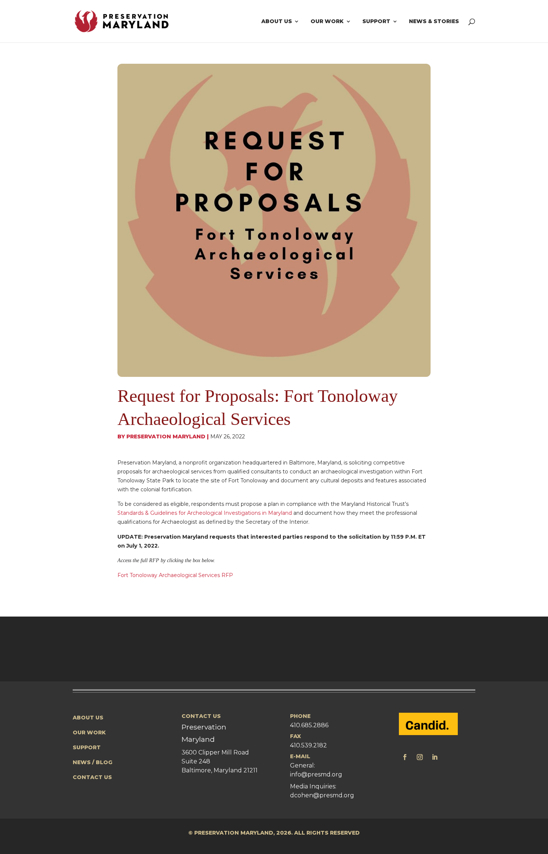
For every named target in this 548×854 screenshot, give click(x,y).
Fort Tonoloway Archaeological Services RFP (175, 575)
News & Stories (434, 22)
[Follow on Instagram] (420, 757)
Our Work (327, 22)
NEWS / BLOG (93, 762)
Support (376, 22)
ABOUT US (88, 717)
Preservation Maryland (165, 436)
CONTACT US (92, 777)
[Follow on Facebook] (405, 757)
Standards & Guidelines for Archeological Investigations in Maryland (204, 513)
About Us (276, 22)
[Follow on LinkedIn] (435, 757)
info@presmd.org (316, 774)
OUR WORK (89, 732)
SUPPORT (87, 747)
